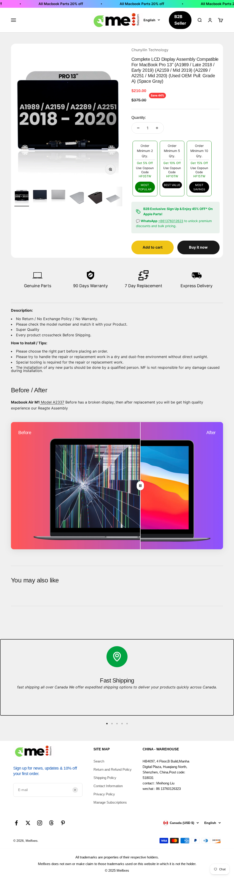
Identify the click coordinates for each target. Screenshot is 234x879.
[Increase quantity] (157, 127)
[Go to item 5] (95, 199)
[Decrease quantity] (138, 127)
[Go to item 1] (21, 196)
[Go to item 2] (40, 196)
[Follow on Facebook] (16, 823)
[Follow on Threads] (51, 823)
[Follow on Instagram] (40, 823)
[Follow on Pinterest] (63, 823)
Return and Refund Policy (112, 769)
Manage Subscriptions (110, 802)
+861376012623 (170, 221)
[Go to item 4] (76, 199)
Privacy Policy (104, 794)
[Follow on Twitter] (28, 823)
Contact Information (108, 786)
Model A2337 (52, 402)
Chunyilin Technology (149, 50)
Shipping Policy (104, 778)
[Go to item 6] (113, 199)
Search (98, 761)
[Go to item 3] (58, 196)
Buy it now (198, 247)
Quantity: (138, 118)
